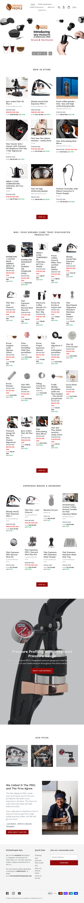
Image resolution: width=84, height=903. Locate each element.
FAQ (36, 866)
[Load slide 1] (38, 53)
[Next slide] (44, 53)
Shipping (38, 855)
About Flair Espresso (42, 671)
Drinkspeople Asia (16, 898)
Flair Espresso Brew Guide (39, 860)
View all (42, 217)
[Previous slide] (34, 53)
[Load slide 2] (40, 53)
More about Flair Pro (17, 832)
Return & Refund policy (38, 870)
